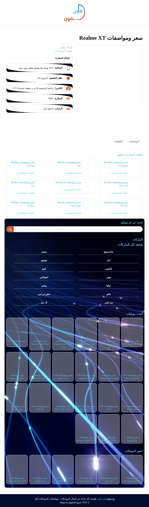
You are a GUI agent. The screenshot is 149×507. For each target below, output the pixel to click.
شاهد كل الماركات (130, 244)
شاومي (108, 268)
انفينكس (44, 277)
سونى (44, 251)
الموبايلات (60, 51)
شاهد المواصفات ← (118, 172)
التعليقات (118, 141)
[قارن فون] (74, 12)
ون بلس (109, 302)
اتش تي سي (44, 294)
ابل (108, 260)
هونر (108, 277)
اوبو (44, 268)
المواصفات (134, 141)
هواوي (44, 260)
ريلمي (120, 154)
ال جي (44, 302)
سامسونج (108, 251)
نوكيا (108, 285)
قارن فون (101, 498)
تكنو (109, 294)
